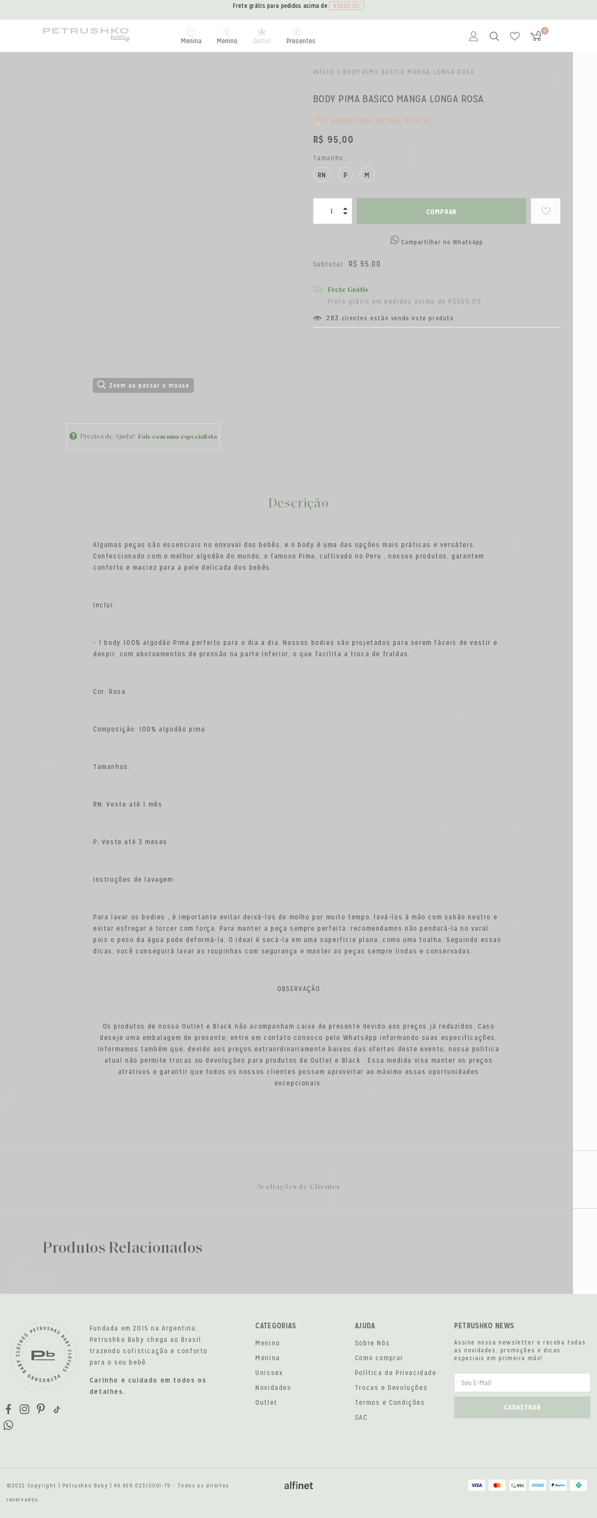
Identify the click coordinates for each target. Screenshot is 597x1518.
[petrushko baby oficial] (86, 36)
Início (323, 71)
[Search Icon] (494, 36)
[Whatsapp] (8, 1426)
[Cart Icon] (536, 36)
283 (332, 317)
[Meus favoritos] (515, 36)
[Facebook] (8, 1409)
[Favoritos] (546, 211)
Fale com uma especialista (177, 437)
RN (322, 175)
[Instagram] (24, 1409)
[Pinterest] (41, 1409)
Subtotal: (329, 264)
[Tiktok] (57, 1409)
